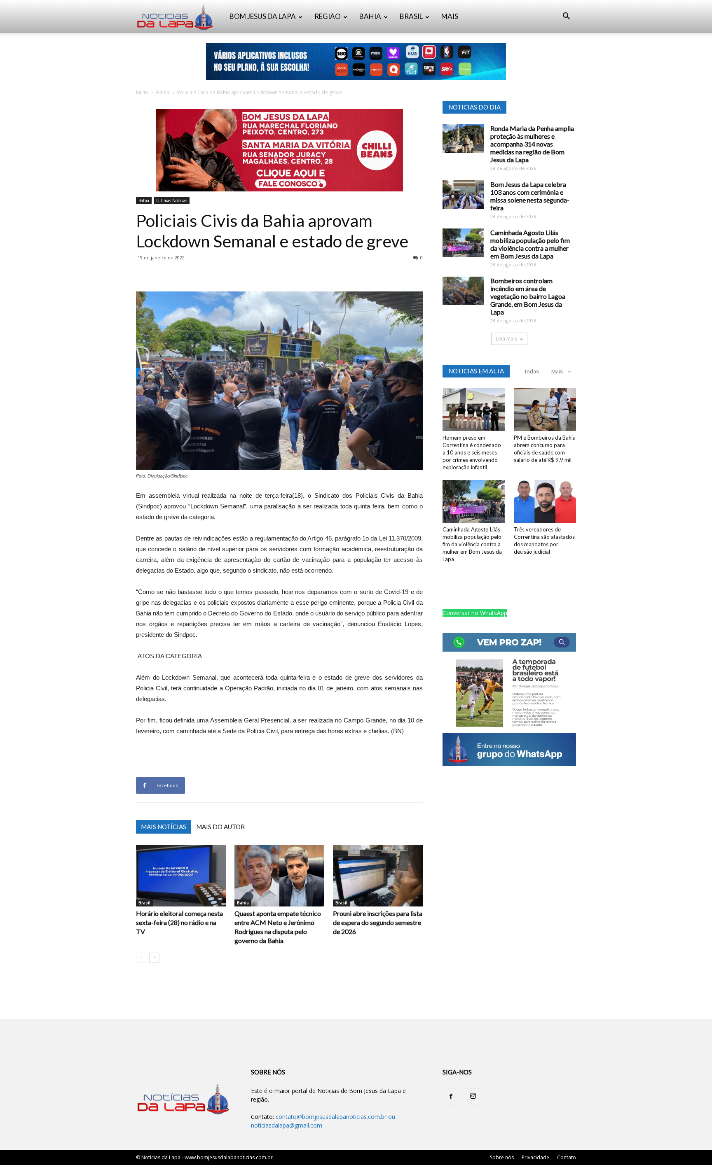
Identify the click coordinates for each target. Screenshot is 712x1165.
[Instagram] (473, 1096)
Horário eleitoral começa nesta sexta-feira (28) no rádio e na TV (179, 922)
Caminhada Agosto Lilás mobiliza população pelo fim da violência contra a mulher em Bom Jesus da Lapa (530, 244)
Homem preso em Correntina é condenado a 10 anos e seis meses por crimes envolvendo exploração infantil (472, 452)
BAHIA (370, 16)
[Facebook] (451, 1096)
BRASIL (411, 16)
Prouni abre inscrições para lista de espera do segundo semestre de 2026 (377, 922)
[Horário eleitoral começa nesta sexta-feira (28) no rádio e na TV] (181, 875)
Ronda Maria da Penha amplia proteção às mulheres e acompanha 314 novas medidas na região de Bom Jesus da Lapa (532, 143)
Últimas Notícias (171, 200)
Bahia (162, 92)
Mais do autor (220, 826)
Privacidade (535, 1157)
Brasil (144, 903)
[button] (566, 17)
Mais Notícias (163, 826)
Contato (566, 1157)
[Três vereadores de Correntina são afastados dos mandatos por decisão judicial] (545, 501)
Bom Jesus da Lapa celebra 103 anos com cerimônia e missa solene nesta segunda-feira (529, 196)
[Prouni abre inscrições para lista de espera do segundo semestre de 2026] (378, 875)
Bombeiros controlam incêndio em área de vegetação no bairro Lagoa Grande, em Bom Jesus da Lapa (527, 296)
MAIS (449, 16)
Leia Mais (506, 338)
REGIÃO (327, 16)
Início (142, 92)
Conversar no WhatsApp (475, 613)
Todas (531, 371)
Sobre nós (502, 1157)
